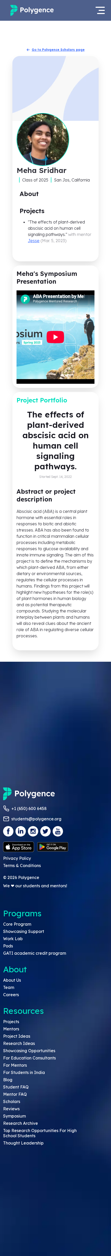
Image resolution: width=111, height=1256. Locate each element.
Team (8, 987)
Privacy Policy (17, 858)
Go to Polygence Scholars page (58, 50)
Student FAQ (16, 1087)
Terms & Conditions (22, 865)
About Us (12, 980)
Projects (11, 1021)
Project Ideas (16, 1036)
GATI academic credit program (34, 953)
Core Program (17, 924)
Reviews (11, 1108)
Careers (11, 994)
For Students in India (24, 1072)
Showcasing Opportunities (29, 1050)
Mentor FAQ (15, 1094)
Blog (7, 1079)
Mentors (11, 1028)
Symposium (14, 1116)
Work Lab (13, 938)
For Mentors (15, 1065)
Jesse (33, 240)
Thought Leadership (23, 1143)
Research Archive (20, 1123)
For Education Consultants (29, 1057)
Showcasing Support (23, 931)
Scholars (11, 1101)
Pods (8, 945)
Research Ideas (19, 1043)
